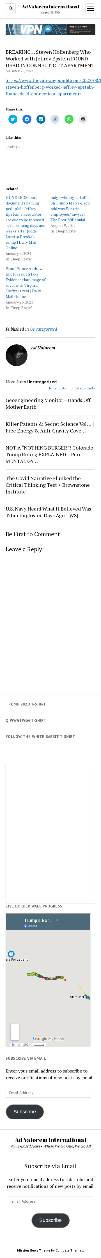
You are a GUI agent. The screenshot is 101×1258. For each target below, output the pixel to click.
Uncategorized (43, 329)
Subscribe (24, 1111)
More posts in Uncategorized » (72, 388)
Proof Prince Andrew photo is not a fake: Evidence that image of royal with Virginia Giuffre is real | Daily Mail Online (25, 282)
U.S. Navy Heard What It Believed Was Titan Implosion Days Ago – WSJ (48, 512)
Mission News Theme (33, 1250)
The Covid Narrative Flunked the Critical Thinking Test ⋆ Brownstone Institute (48, 485)
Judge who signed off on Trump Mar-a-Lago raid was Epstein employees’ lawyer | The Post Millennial (70, 208)
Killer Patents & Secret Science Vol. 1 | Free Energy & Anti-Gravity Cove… (50, 427)
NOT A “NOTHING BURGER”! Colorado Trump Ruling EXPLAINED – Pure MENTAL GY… (49, 454)
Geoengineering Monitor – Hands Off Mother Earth (48, 403)
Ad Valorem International (50, 7)
